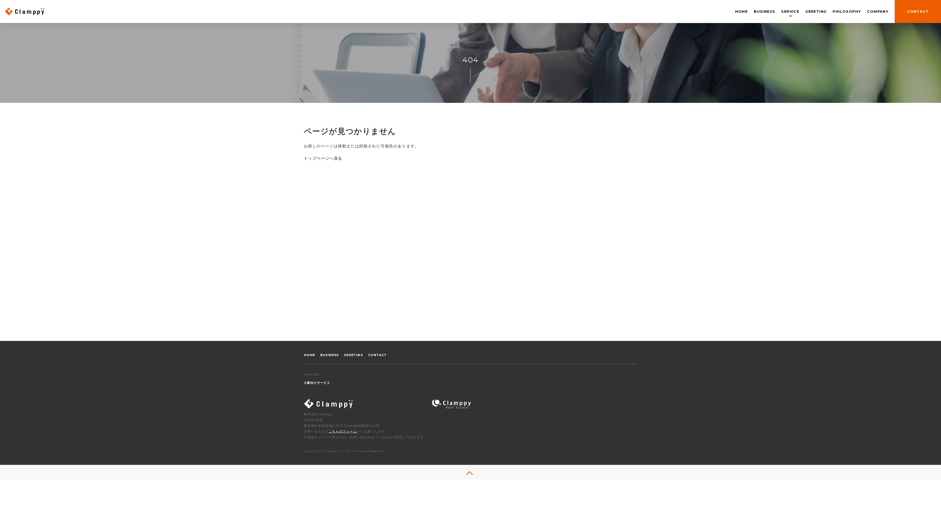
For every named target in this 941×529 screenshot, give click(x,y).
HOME (741, 11)
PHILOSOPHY (847, 11)
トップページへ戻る (323, 158)
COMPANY (878, 11)
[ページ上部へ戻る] (470, 472)
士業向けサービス (790, 26)
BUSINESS (764, 11)
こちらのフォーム (343, 431)
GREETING (816, 11)
